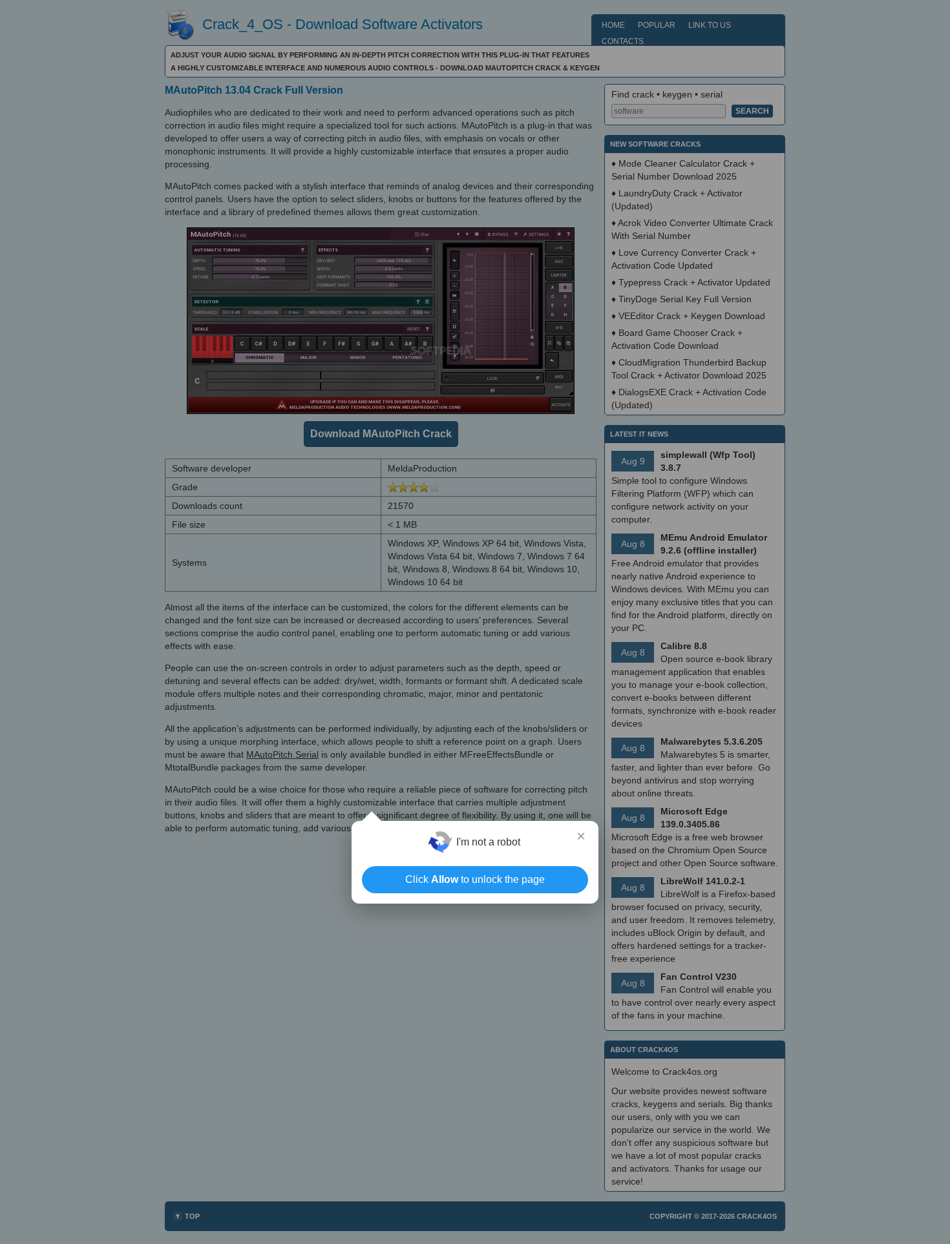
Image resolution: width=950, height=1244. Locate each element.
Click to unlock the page (475, 879)
